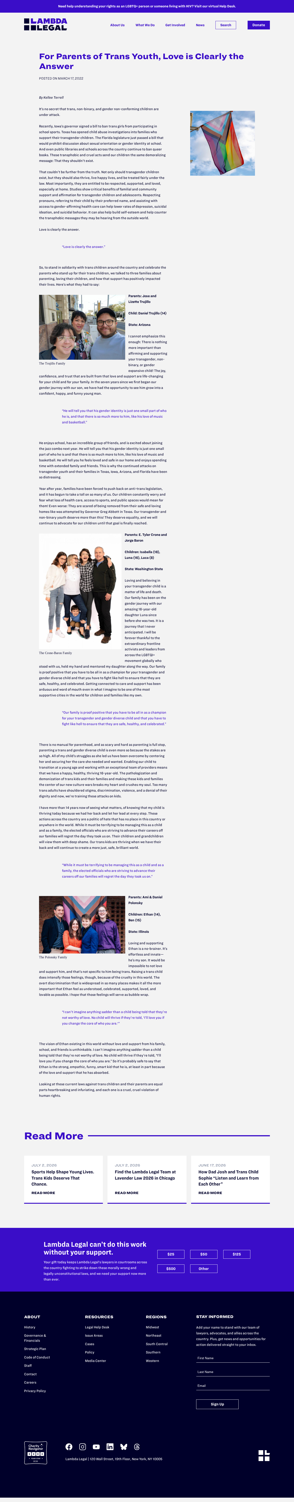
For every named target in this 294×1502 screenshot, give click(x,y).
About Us (117, 25)
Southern (153, 1352)
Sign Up (217, 1404)
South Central (157, 1344)
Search (225, 25)
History (29, 1327)
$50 (203, 1254)
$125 (237, 1254)
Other (204, 1269)
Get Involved (175, 25)
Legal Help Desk (97, 1327)
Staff (28, 1365)
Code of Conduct (37, 1357)
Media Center (95, 1361)
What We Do (145, 25)
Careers (30, 1382)
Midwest (152, 1327)
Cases (89, 1344)
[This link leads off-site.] (68, 1449)
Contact (30, 1374)
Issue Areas (94, 1335)
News (200, 25)
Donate (258, 25)
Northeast (153, 1335)
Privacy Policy (35, 1391)
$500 (170, 1269)
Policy (89, 1352)
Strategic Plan (35, 1349)
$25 (170, 1254)
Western (152, 1361)
